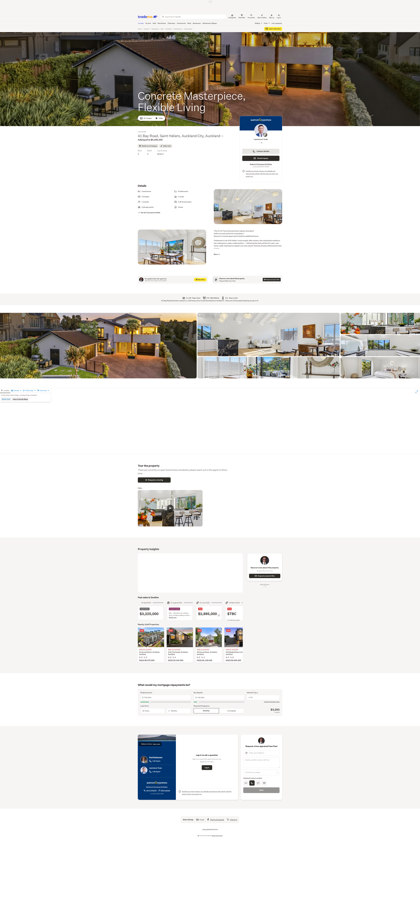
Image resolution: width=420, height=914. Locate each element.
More (216, 254)
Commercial (181, 23)
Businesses (197, 23)
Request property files (266, 576)
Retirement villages (210, 23)
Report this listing (217, 836)
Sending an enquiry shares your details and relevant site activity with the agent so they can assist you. (262, 173)
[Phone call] (252, 783)
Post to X (233, 820)
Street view (6, 399)
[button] (248, 209)
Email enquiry (262, 158)
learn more (156, 744)
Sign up (271, 18)
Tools (266, 23)
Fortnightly (231, 711)
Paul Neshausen (155, 757)
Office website (165, 791)
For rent (148, 23)
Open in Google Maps (20, 399)
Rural (189, 23)
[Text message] (258, 783)
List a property (277, 23)
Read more (173, 617)
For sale (141, 23)
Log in (279, 18)
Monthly (206, 711)
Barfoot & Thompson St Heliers (261, 164)
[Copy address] (222, 136)
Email (202, 820)
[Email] (264, 783)
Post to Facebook (217, 820)
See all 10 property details (150, 213)
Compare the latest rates (272, 702)
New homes (162, 23)
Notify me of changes (149, 146)
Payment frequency (202, 706)
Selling (257, 23)
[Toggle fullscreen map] (417, 391)
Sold (154, 23)
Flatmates (171, 23)
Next (261, 790)
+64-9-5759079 (151, 791)
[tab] (5, 390)
